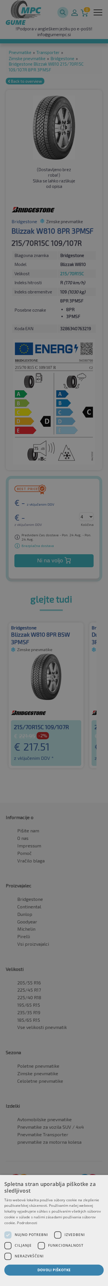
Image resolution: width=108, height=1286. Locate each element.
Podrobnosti (27, 1222)
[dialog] (54, 1230)
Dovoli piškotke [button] (54, 1269)
